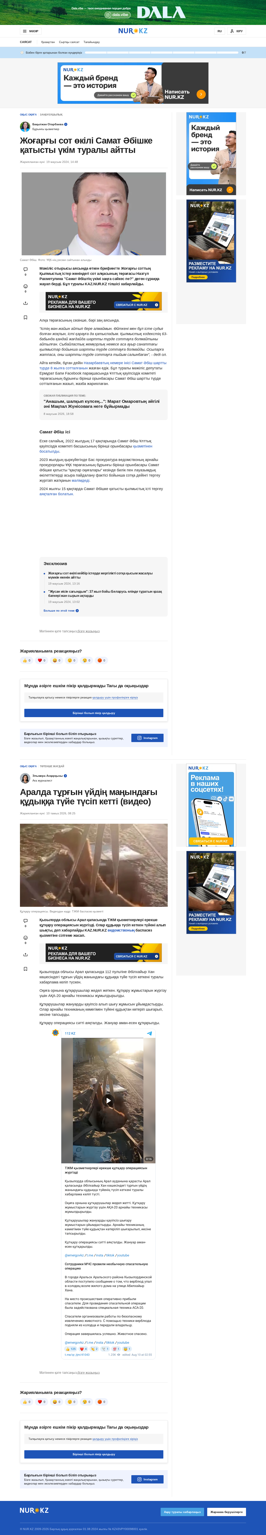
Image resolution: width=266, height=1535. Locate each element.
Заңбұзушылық (51, 114)
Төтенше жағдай (52, 766)
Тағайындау (92, 42)
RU (220, 31)
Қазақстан (48, 42)
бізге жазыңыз (89, 631)
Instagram (151, 738)
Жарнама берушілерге (227, 1512)
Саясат (26, 42)
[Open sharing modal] (25, 303)
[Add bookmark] (25, 317)
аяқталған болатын (56, 494)
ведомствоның (121, 930)
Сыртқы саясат (69, 42)
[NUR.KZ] (133, 31)
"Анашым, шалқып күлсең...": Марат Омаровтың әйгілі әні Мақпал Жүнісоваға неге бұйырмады (102, 404)
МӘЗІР (33, 31)
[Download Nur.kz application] (133, 12)
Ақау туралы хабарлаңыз (182, 1512)
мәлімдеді (80, 480)
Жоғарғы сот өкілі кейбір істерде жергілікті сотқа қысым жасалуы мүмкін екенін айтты (100, 575)
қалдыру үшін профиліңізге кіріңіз (115, 697)
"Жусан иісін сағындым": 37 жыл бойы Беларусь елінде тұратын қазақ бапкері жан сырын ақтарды (105, 593)
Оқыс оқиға (28, 114)
